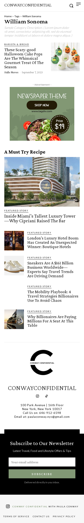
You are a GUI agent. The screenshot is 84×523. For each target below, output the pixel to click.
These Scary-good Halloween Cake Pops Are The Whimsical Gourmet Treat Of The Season (24, 58)
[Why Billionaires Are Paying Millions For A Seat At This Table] (14, 319)
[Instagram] (37, 396)
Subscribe (42, 474)
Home (8, 16)
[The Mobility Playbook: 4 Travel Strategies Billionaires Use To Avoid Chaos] (14, 294)
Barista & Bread (16, 44)
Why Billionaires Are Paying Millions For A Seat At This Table (51, 321)
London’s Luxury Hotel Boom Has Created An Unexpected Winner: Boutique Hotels (53, 242)
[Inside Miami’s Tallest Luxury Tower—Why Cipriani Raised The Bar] (42, 182)
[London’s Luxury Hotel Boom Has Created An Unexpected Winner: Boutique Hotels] (14, 240)
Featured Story (16, 210)
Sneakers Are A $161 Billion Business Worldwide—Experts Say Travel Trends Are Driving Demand (50, 269)
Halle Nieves (11, 72)
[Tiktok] (46, 396)
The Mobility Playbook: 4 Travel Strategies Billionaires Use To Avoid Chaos (52, 296)
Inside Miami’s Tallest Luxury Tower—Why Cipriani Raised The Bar (40, 218)
